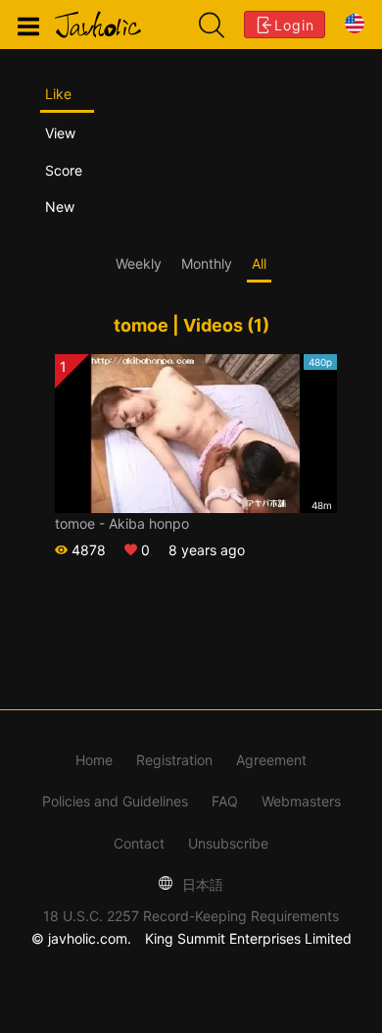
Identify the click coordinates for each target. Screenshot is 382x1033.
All (259, 263)
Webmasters (301, 801)
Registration (174, 759)
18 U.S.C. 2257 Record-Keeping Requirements (191, 915)
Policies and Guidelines (115, 801)
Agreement (271, 759)
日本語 (200, 884)
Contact (139, 843)
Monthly (206, 263)
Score (63, 170)
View (60, 133)
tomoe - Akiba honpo (122, 523)
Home (94, 759)
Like (58, 93)
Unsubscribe (228, 843)
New (59, 206)
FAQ (225, 801)
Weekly (139, 263)
